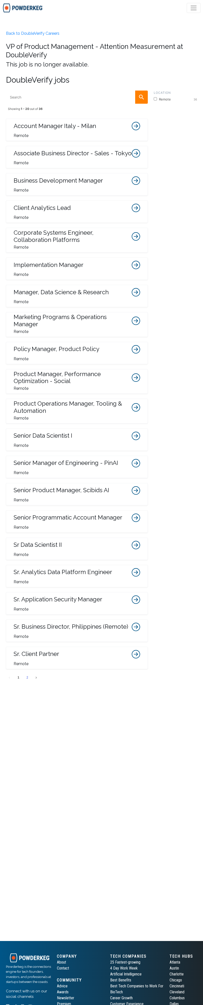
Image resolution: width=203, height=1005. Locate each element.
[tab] (23, 8)
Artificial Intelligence (126, 974)
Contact (63, 968)
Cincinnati (177, 986)
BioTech (116, 992)
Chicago (176, 980)
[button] (77, 130)
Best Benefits (120, 980)
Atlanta (175, 962)
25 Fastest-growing (125, 962)
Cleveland (177, 992)
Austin (174, 968)
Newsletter (65, 998)
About (61, 962)
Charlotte (177, 974)
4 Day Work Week (124, 968)
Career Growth (121, 998)
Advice (62, 986)
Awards (63, 992)
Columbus (177, 998)
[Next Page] (36, 677)
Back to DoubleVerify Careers (32, 33)
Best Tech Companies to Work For (136, 986)
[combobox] (77, 97)
